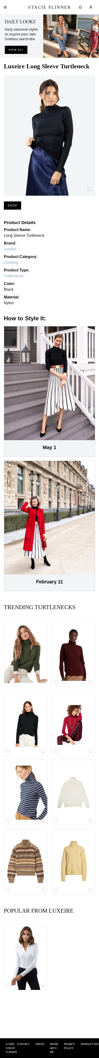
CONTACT (23, 1044)
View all (16, 49)
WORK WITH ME (54, 1048)
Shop (12, 205)
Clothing (11, 262)
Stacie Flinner (49, 7)
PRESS (40, 1044)
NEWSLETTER (90, 1044)
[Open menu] (5, 7)
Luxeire (10, 249)
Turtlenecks (14, 276)
